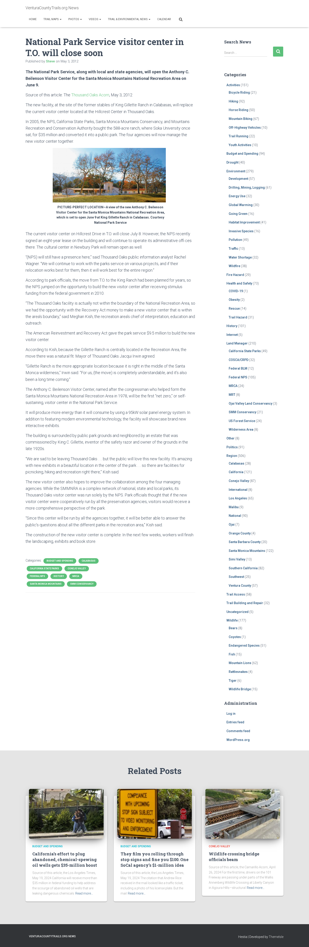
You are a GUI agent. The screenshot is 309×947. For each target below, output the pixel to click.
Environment (235, 171)
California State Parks (44, 568)
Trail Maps (51, 19)
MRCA (75, 576)
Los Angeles (238, 498)
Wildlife (232, 620)
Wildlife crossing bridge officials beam (234, 856)
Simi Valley (237, 559)
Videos (94, 19)
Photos (74, 19)
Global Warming (241, 205)
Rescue (234, 308)
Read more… (84, 893)
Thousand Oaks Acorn (90, 95)
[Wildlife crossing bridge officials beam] (242, 813)
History (59, 576)
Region (231, 456)
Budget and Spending (60, 561)
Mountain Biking (240, 119)
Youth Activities (240, 145)
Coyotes (235, 637)
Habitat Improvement (244, 222)
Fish (232, 654)
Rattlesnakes (238, 672)
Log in (230, 713)
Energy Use (237, 196)
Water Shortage (240, 257)
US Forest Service (242, 421)
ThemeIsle (276, 937)
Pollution (235, 240)
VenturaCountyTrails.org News (52, 936)
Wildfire (234, 266)
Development (238, 178)
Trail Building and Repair (244, 603)
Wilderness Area (241, 429)
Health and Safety (239, 283)
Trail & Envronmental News (128, 19)
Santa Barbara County (245, 542)
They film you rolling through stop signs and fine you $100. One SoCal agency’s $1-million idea (154, 859)
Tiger (233, 680)
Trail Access (235, 594)
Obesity (234, 299)
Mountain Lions (240, 663)
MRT (232, 394)
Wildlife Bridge (240, 689)
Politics (232, 447)
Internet (232, 335)
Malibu (234, 507)
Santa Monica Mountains (46, 584)
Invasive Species (241, 231)
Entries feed (235, 722)
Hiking (233, 101)
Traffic (233, 248)
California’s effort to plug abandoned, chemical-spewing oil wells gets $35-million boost (64, 859)
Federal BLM (238, 368)
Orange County (240, 533)
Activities (233, 85)
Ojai (232, 524)
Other (230, 438)
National (235, 515)
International (238, 489)
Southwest (236, 577)
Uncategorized (237, 612)
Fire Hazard (235, 275)
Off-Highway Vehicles (245, 127)
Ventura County (240, 585)
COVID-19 (236, 291)
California (236, 472)
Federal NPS (37, 576)
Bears (233, 628)
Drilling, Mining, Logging (247, 187)
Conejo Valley (77, 568)
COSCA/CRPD (238, 360)
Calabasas (88, 561)
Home (33, 19)
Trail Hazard (238, 317)
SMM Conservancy (81, 584)
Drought (232, 162)
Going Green (238, 214)
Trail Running (238, 136)
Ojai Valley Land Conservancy (250, 403)
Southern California (243, 568)
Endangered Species (244, 645)
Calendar (164, 19)
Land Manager (237, 343)
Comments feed (238, 731)
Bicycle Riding (239, 92)
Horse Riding (238, 110)
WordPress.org (238, 740)
